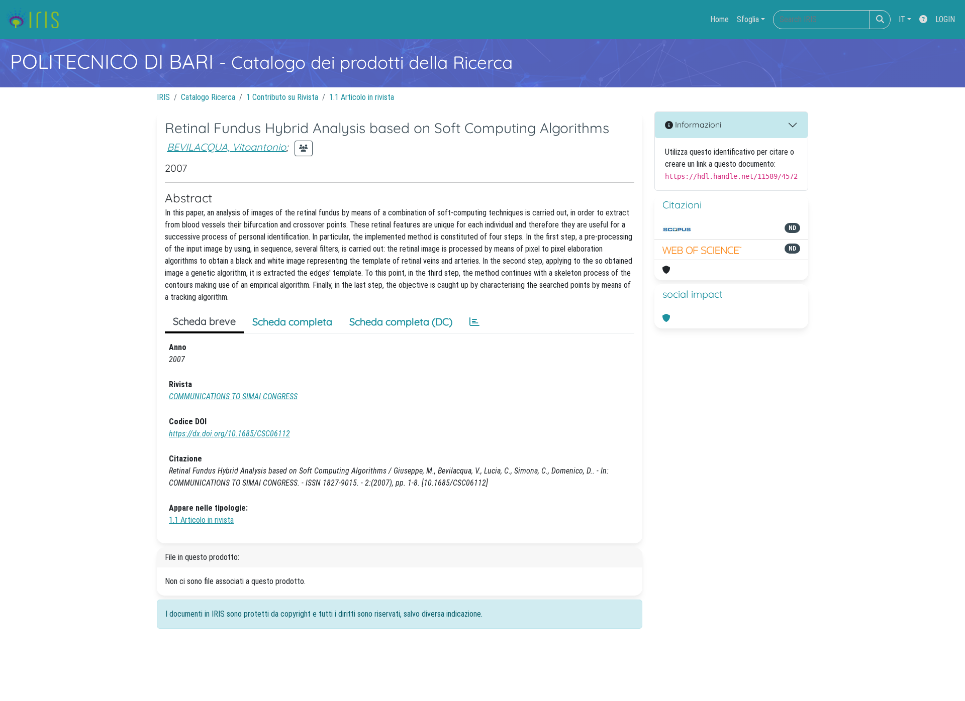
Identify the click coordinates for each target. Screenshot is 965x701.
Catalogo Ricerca (208, 97)
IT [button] (902, 19)
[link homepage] (36, 19)
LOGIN (945, 19)
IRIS (163, 97)
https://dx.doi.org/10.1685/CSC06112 (229, 433)
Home (719, 19)
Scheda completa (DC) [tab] (400, 321)
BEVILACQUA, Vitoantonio (226, 147)
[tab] (474, 321)
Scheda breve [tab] (204, 321)
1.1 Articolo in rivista (361, 97)
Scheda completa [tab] (292, 321)
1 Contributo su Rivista (282, 97)
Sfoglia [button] (748, 19)
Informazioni (697, 125)
